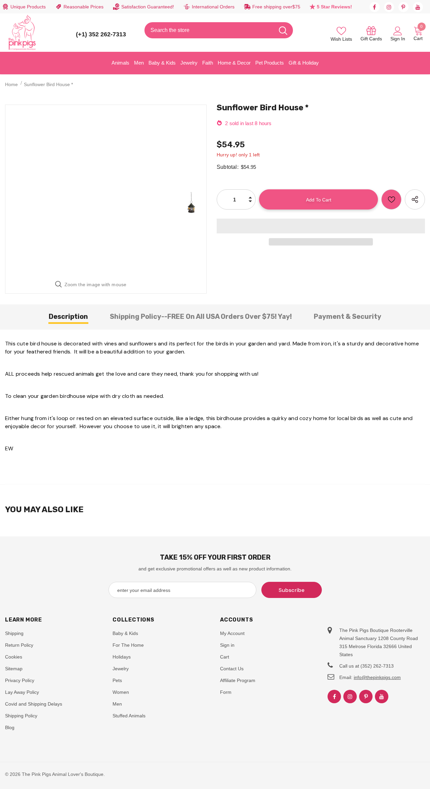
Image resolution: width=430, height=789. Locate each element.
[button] (321, 226)
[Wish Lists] (391, 199)
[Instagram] (389, 7)
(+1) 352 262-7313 (101, 34)
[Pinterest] (403, 7)
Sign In (397, 38)
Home (11, 84)
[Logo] (22, 32)
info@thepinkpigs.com (377, 677)
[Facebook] (375, 7)
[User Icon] (398, 30)
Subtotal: (228, 167)
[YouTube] (418, 7)
